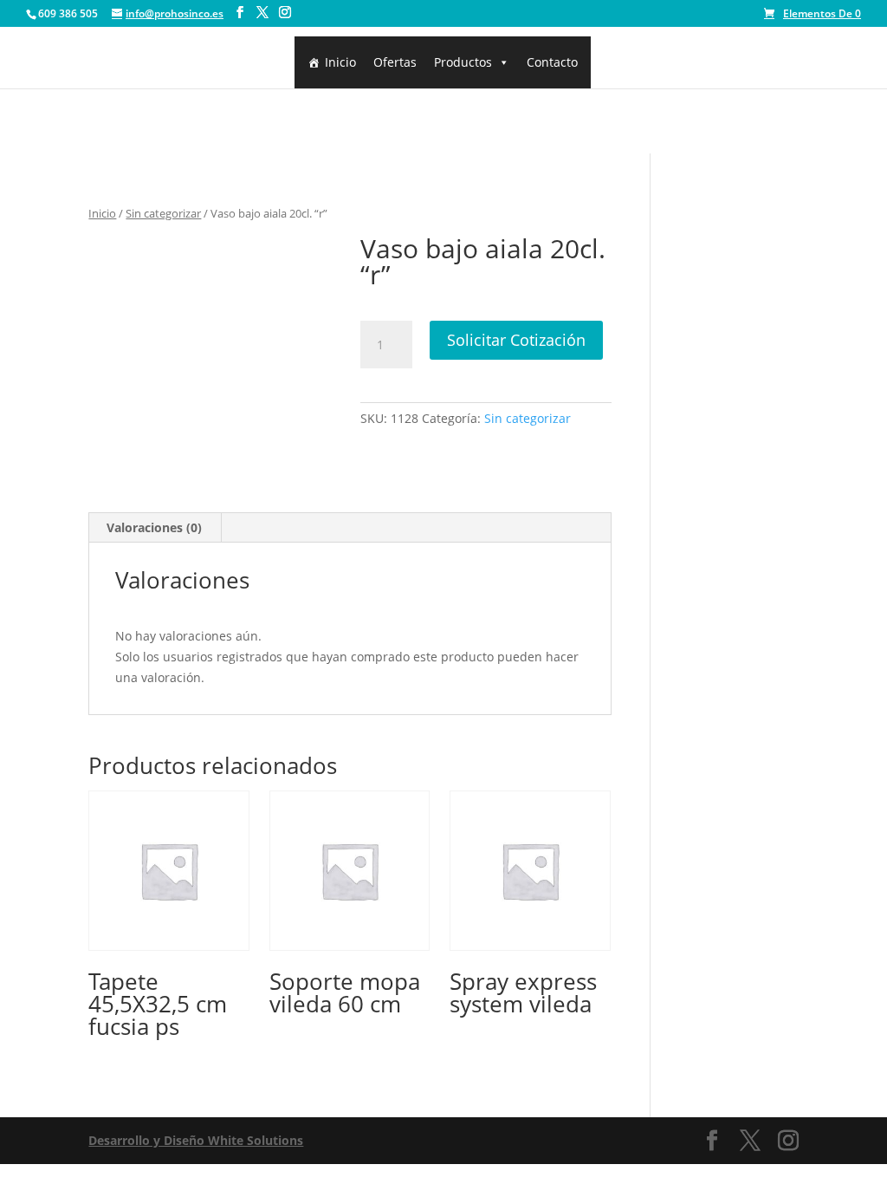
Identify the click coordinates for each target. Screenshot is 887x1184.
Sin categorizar (163, 213)
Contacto (552, 62)
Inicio (340, 62)
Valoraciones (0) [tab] (154, 527)
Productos (463, 62)
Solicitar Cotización (516, 339)
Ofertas (395, 62)
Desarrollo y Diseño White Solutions (195, 1140)
